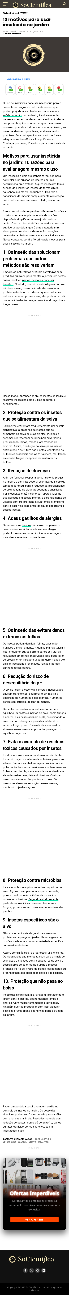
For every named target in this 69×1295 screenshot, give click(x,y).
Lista (33, 1142)
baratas (26, 525)
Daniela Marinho (12, 33)
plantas (44, 1142)
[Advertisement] (34, 351)
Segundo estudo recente (43, 899)
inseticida (10, 1142)
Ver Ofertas (34, 1219)
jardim (23, 1142)
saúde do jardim (12, 115)
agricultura (43, 1139)
